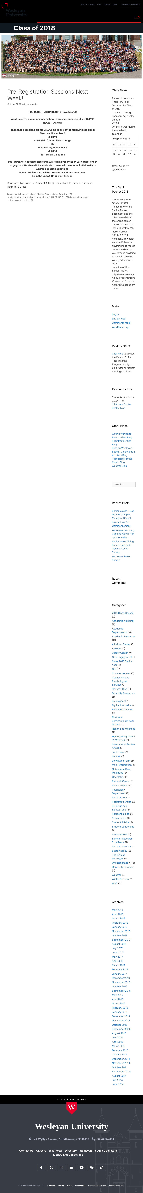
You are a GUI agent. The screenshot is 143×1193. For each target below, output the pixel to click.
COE (114, 669)
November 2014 (121, 1063)
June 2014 (118, 1084)
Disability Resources (123, 693)
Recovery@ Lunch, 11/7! (21, 200)
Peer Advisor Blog (122, 437)
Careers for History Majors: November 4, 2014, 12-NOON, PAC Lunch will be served (49, 197)
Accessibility (80, 1186)
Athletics (117, 648)
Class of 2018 (34, 28)
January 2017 (119, 973)
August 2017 (119, 944)
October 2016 (119, 986)
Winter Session (120, 879)
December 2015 (121, 1016)
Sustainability (119, 850)
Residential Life (120, 813)
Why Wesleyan (45, 17)
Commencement (121, 673)
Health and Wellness (123, 728)
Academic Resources (20, 194)
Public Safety (119, 797)
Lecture (116, 756)
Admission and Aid (85, 17)
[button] (137, 17)
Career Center (120, 652)
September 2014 (121, 1071)
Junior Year (118, 752)
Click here (117, 353)
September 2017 (121, 939)
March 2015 (118, 1046)
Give (115, 5)
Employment (119, 701)
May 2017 (117, 956)
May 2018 (117, 910)
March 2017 (118, 965)
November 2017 (121, 931)
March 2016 (118, 1003)
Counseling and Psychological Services (120, 681)
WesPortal (55, 1150)
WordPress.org (120, 327)
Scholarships (119, 818)
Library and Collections (68, 1154)
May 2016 (117, 995)
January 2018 (119, 927)
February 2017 (120, 969)
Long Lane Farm (121, 760)
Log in (115, 314)
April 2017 (117, 961)
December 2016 (121, 978)
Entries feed (119, 318)
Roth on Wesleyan (122, 448)
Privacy (61, 1186)
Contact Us (26, 1150)
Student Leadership (123, 826)
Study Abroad (120, 834)
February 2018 (120, 922)
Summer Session (121, 846)
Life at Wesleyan (108, 17)
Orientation (118, 777)
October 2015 (119, 1024)
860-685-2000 (105, 1139)
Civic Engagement (122, 657)
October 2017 (119, 935)
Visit (99, 5)
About (125, 17)
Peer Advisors (51, 194)
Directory (71, 1150)
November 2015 (121, 1020)
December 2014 (121, 1058)
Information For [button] (130, 5)
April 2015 (117, 1041)
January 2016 (119, 1012)
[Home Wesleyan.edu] (71, 1108)
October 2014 (119, 1067)
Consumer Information (97, 1186)
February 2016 (120, 1007)
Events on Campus (122, 709)
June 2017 (118, 952)
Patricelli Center (121, 781)
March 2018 (118, 918)
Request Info (87, 5)
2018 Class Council (122, 613)
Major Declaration (122, 764)
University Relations (123, 867)
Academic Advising (123, 620)
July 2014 (117, 1080)
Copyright (51, 1186)
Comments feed (121, 322)
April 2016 (117, 999)
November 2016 (121, 982)
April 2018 (117, 914)
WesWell (116, 875)
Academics (64, 17)
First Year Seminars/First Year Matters (123, 721)
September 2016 (121, 990)
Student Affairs (120, 822)
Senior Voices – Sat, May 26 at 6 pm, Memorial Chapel (123, 514)
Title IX (69, 1186)
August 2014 (119, 1075)
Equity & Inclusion (122, 705)
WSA (114, 883)
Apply (107, 5)
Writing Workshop (121, 433)
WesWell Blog (119, 466)
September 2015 (121, 1029)
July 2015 (117, 1037)
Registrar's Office (67, 194)
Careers (41, 1150)
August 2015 (119, 1033)
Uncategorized (120, 862)
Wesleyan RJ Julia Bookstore (98, 1150)
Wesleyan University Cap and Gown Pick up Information (123, 534)
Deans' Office (37, 194)
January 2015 (119, 1054)
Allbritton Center (121, 644)
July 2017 (117, 948)
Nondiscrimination (116, 1186)
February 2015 (120, 1050)
